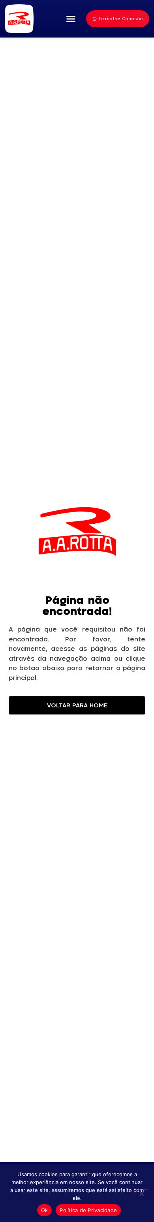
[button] (71, 18)
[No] (141, 1192)
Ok (44, 1210)
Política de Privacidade (88, 1210)
